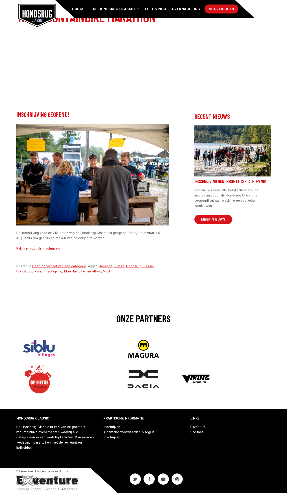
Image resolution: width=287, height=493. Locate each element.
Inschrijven (111, 427)
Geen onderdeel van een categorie (59, 266)
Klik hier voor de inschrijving (38, 248)
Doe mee (80, 9)
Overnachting (186, 9)
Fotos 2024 (156, 9)
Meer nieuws (213, 219)
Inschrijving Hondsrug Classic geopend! (230, 181)
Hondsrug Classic (140, 266)
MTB (106, 271)
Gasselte (106, 266)
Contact (196, 432)
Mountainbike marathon (82, 271)
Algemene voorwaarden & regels (129, 432)
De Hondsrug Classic (114, 9)
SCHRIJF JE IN (221, 9)
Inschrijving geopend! (42, 114)
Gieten (119, 266)
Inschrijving (53, 271)
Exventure (198, 427)
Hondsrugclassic (29, 271)
